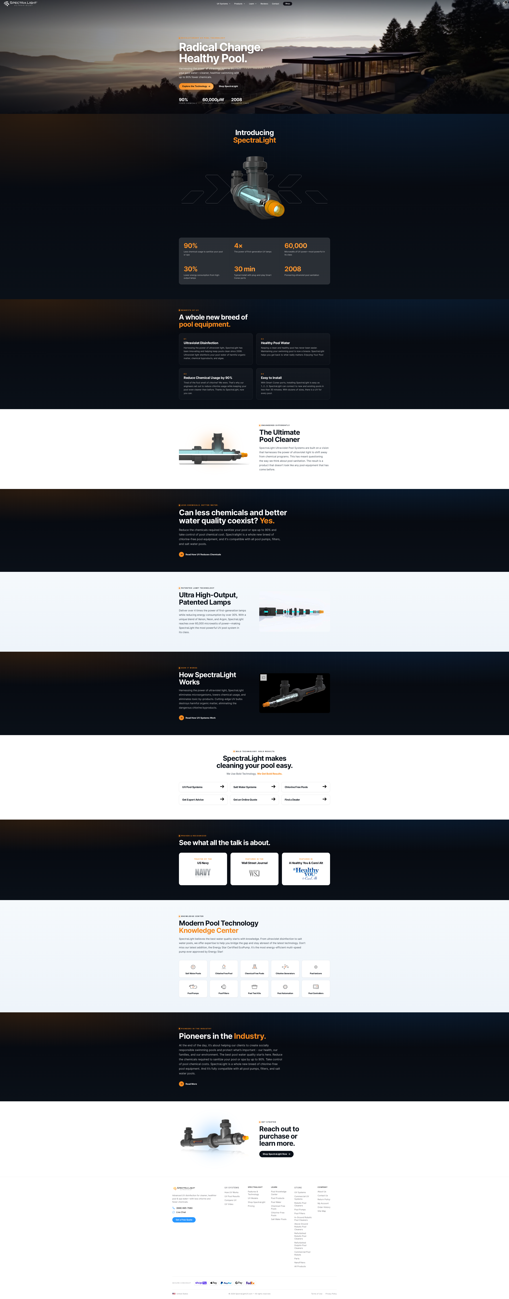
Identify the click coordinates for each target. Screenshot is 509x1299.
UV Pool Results (232, 1196)
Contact (275, 4)
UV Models (253, 1198)
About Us (322, 1191)
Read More (191, 1084)
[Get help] (498, 3)
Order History (324, 1207)
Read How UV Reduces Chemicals (203, 554)
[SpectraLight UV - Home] (19, 3)
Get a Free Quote (184, 1219)
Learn (251, 4)
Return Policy (324, 1199)
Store (298, 1187)
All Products (300, 1266)
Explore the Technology (194, 86)
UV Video (229, 1204)
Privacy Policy (331, 1294)
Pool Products (277, 1198)
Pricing (251, 1206)
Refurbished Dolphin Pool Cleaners (300, 1245)
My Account (323, 1203)
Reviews (264, 4)
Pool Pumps (300, 1209)
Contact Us (323, 1195)
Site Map (322, 1211)
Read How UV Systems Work (201, 717)
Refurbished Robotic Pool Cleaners (300, 1236)
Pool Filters (299, 1213)
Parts (296, 1258)
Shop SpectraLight (228, 86)
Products (238, 4)
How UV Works (231, 1192)
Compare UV (230, 1200)
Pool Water (276, 1202)
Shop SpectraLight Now (275, 1154)
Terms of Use (316, 1294)
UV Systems (222, 4)
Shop (287, 4)
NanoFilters (299, 1262)
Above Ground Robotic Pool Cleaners (301, 1227)
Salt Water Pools (278, 1219)
